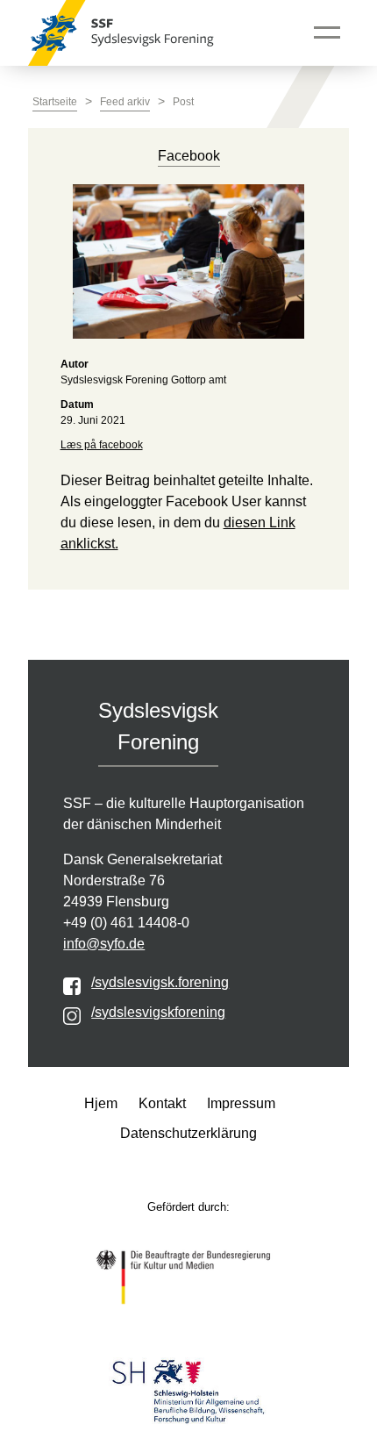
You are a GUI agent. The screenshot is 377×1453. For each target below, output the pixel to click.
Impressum (241, 1103)
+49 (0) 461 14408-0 (126, 922)
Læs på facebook (101, 445)
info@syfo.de (104, 943)
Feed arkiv (125, 102)
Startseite (54, 102)
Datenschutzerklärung (188, 1133)
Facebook (189, 155)
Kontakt (162, 1103)
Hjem (100, 1103)
